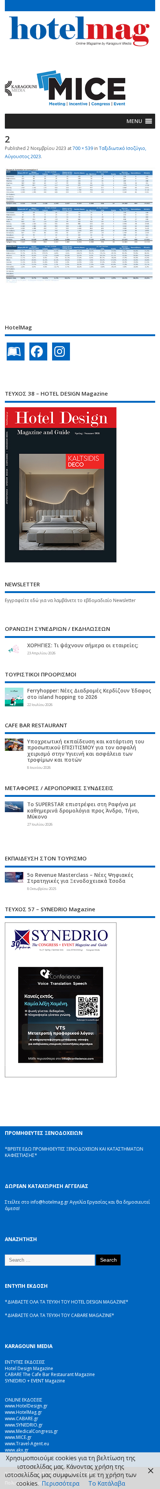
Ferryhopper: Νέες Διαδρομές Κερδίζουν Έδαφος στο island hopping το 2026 (89, 693)
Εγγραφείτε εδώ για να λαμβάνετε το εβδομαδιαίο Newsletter (70, 600)
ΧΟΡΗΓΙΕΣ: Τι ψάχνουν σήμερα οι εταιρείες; (82, 645)
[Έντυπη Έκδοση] (16, 351)
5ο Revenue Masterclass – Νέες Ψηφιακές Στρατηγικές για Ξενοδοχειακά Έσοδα (80, 878)
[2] (80, 282)
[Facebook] (38, 351)
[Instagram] (61, 351)
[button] (134, 121)
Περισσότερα (60, 1483)
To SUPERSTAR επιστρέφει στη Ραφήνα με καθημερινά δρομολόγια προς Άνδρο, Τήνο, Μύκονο (83, 810)
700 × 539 (83, 148)
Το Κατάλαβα (106, 1483)
